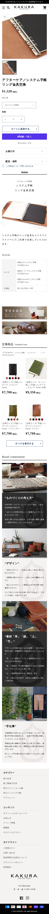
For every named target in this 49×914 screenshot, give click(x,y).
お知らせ (7, 818)
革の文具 (7, 779)
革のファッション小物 (13, 788)
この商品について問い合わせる (19, 166)
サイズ (5, 98)
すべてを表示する (24, 443)
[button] (3, 7)
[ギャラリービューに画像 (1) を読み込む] (9, 67)
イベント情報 (9, 823)
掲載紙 (6, 828)
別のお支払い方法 (24, 143)
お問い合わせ (9, 853)
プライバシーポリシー (13, 862)
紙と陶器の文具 (10, 783)
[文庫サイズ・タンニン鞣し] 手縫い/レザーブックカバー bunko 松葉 (36, 384)
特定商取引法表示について (15, 858)
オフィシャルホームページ (15, 813)
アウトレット (9, 798)
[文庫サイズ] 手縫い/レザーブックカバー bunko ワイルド (36, 426)
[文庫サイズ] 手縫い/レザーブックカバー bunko (12, 384)
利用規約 (7, 867)
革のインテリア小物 (12, 793)
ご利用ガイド (9, 848)
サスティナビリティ (12, 832)
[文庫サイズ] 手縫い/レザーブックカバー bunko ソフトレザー (12, 426)
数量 (4, 112)
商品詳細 (24, 172)
